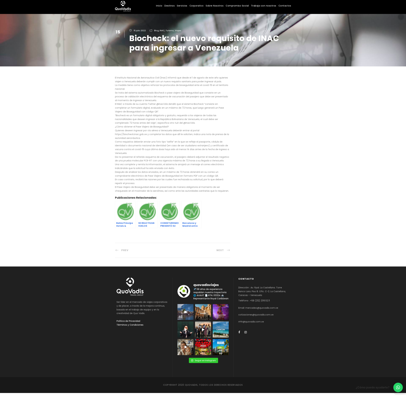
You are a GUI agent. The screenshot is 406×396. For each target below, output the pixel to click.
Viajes (178, 30)
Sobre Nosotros (214, 5)
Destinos (169, 5)
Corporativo (197, 5)
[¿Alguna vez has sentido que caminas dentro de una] (185, 329)
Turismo (170, 30)
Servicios (182, 5)
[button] (398, 387)
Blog (156, 30)
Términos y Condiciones (130, 324)
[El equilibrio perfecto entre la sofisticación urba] (185, 312)
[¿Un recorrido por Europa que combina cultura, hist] (203, 312)
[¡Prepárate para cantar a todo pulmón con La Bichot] (221, 312)
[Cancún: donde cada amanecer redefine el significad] (221, 329)
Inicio (159, 5)
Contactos (284, 5)
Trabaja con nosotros (263, 5)
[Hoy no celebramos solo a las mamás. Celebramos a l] (185, 347)
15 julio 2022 (140, 30)
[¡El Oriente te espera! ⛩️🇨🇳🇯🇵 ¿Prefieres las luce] (203, 347)
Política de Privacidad (128, 321)
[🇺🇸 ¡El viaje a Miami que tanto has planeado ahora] (221, 347)
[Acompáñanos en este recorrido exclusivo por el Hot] (203, 329)
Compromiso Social (237, 5)
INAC (162, 30)
